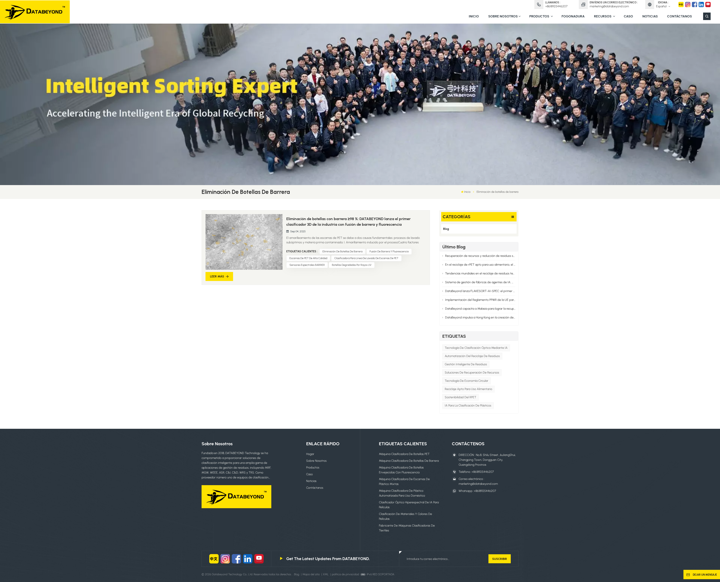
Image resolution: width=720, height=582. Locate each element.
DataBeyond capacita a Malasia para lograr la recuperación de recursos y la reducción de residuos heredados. (480, 308)
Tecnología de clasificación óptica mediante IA (476, 348)
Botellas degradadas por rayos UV (351, 265)
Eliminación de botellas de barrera (342, 251)
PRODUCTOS (539, 16)
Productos (312, 467)
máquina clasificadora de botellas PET (404, 454)
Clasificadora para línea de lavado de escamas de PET (366, 258)
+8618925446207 (556, 6)
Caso (628, 16)
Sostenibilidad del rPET (460, 397)
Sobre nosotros (503, 16)
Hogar (310, 454)
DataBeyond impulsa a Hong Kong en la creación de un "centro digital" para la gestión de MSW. (480, 317)
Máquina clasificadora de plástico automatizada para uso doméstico (402, 493)
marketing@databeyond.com (609, 6)
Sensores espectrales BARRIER (307, 265)
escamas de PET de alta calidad (308, 258)
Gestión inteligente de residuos (466, 364)
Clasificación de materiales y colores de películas (405, 516)
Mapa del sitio (311, 574)
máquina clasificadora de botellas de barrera (409, 460)
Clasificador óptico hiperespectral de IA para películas (409, 505)
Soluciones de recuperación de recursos (472, 372)
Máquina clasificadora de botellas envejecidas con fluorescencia (401, 470)
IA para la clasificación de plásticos (468, 405)
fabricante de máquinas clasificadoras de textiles (407, 528)
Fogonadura (573, 16)
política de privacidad (345, 574)
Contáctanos (679, 16)
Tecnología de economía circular (466, 381)
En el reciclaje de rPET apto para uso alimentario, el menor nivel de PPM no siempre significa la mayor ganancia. (480, 264)
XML (326, 574)
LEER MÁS (217, 276)
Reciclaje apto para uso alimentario (468, 389)
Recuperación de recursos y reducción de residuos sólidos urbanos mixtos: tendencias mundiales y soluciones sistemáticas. (480, 256)
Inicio (474, 16)
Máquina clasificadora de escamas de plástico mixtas (404, 481)
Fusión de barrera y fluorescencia (389, 251)
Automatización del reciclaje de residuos (472, 356)
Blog (446, 229)
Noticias (650, 16)
